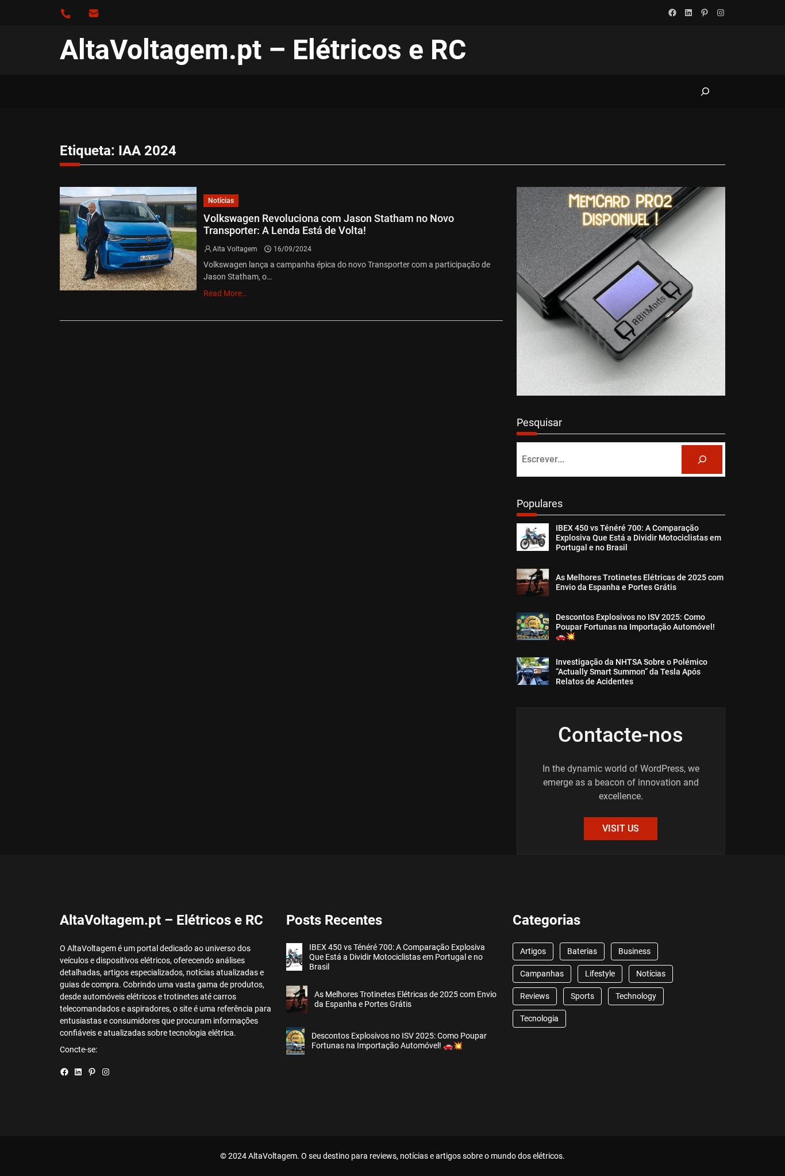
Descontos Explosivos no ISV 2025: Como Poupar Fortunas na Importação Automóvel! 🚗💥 (635, 626)
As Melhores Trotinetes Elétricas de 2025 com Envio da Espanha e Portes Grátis (640, 582)
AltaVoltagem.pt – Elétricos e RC (263, 49)
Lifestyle (600, 973)
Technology (635, 996)
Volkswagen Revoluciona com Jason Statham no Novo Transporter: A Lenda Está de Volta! (328, 224)
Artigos (533, 951)
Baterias (582, 951)
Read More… (225, 293)
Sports (582, 996)
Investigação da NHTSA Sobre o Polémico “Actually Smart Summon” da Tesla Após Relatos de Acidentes (631, 671)
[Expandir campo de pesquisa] (704, 91)
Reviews (534, 996)
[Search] (702, 459)
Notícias (221, 201)
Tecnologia (539, 1018)
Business (634, 951)
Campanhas (542, 973)
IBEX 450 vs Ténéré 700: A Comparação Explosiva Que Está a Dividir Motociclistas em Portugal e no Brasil (638, 537)
